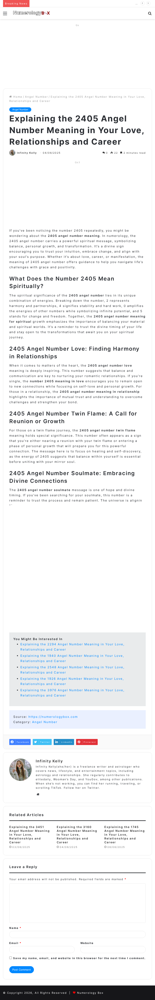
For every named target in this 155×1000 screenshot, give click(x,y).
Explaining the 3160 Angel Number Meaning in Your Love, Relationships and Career (77, 834)
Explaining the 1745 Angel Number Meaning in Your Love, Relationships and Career (124, 834)
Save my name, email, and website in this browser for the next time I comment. (79, 958)
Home (17, 96)
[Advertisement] (77, 56)
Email (15, 943)
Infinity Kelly (27, 152)
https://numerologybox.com (53, 717)
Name (15, 928)
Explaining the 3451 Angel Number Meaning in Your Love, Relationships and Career (29, 834)
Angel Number (36, 96)
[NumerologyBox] (31, 13)
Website (87, 943)
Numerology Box (90, 992)
